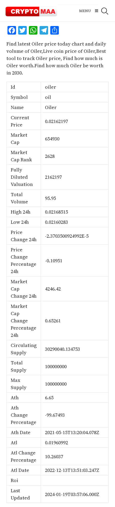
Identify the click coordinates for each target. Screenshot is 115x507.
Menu (85, 10)
